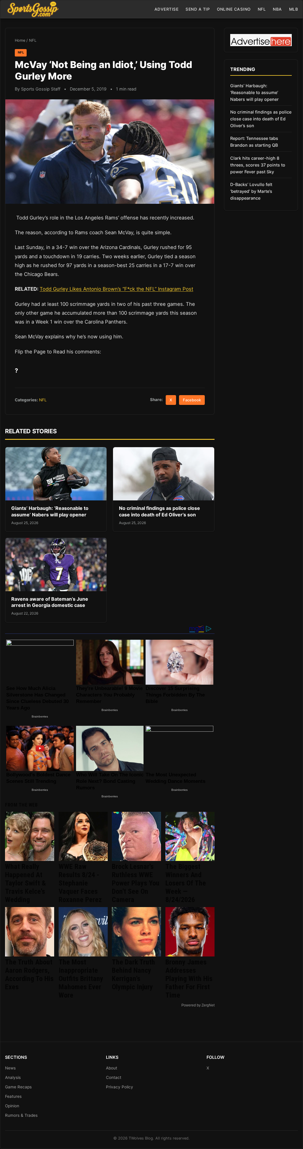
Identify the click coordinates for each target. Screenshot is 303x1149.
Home (20, 40)
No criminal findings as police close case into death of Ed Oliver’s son (159, 511)
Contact (113, 1077)
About (111, 1068)
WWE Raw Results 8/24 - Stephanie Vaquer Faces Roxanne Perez (80, 883)
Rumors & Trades (21, 1115)
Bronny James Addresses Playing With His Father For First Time (188, 978)
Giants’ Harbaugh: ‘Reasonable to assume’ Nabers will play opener (49, 511)
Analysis (13, 1077)
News (10, 1068)
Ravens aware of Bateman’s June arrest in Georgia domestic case (49, 602)
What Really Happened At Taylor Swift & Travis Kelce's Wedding (25, 883)
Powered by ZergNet (198, 1005)
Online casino (234, 9)
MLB (293, 9)
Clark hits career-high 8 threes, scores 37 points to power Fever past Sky (257, 165)
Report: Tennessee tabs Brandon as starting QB (254, 142)
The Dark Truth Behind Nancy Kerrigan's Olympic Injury (133, 974)
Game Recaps (18, 1087)
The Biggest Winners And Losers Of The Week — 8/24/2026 (185, 883)
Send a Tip (198, 9)
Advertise (166, 9)
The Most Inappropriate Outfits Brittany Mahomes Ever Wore (81, 978)
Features (13, 1096)
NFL (262, 9)
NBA (277, 9)
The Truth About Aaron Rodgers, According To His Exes (29, 974)
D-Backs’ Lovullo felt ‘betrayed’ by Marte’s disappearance (251, 191)
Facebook (192, 400)
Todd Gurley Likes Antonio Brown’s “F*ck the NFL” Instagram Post (116, 289)
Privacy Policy (119, 1087)
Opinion (12, 1105)
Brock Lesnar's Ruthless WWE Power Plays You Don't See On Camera (135, 883)
